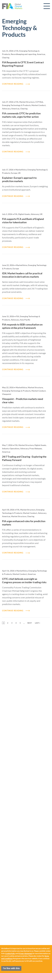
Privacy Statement (25, 953)
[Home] (12, 6)
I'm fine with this (11, 968)
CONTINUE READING (12, 84)
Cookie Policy (10, 953)
